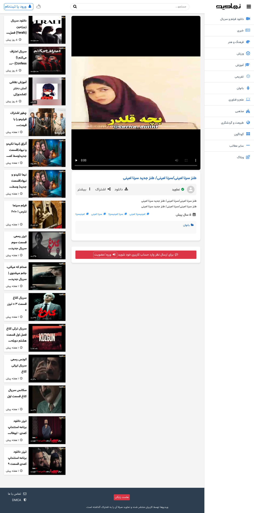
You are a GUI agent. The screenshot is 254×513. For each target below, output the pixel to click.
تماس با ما (14, 494)
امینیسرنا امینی (137, 214)
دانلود (119, 189)
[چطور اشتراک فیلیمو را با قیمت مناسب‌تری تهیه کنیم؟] (47, 122)
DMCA (16, 500)
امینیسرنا (80, 214)
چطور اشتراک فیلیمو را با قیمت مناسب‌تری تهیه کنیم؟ (17, 125)
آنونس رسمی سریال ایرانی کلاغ (19, 365)
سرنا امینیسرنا (116, 214)
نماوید (176, 189)
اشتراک (101, 189)
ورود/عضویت (103, 255)
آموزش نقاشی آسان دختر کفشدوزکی (18, 88)
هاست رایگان (122, 497)
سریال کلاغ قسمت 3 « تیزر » (17, 304)
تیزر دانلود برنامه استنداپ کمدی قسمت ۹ (17, 458)
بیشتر (82, 189)
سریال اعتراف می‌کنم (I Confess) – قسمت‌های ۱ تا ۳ (18, 63)
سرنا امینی (96, 214)
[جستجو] (75, 6)
